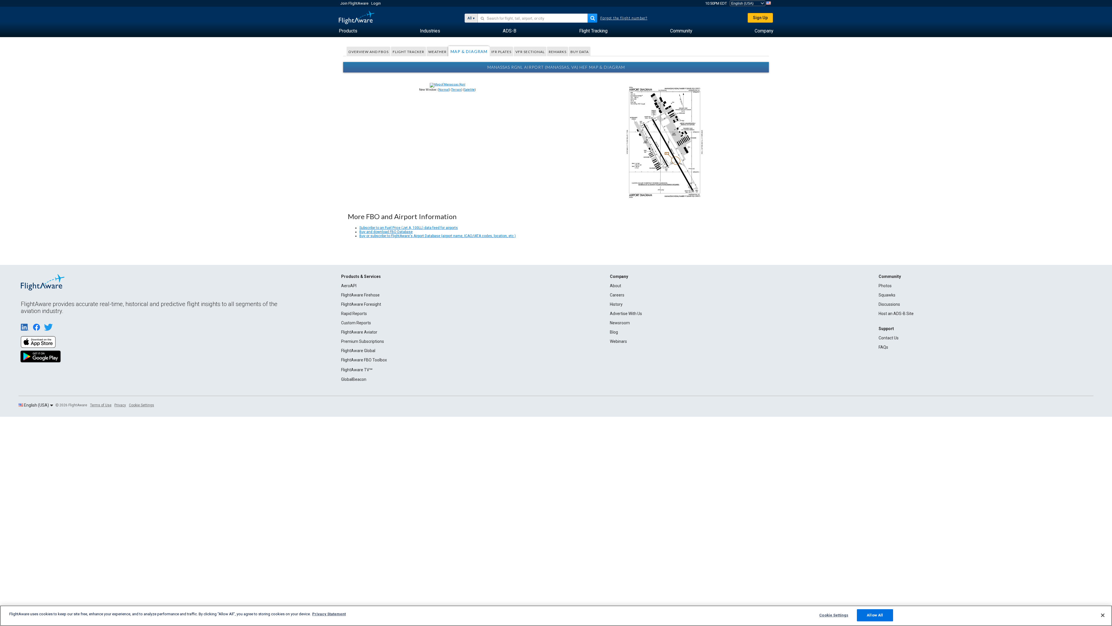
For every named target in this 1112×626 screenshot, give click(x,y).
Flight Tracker (408, 52)
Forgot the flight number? (624, 18)
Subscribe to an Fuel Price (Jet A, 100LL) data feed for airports (408, 228)
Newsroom (620, 323)
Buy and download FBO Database (386, 232)
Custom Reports (356, 323)
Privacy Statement (329, 614)
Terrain (456, 89)
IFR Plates (501, 52)
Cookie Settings (141, 405)
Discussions (889, 304)
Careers (617, 295)
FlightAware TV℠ (356, 369)
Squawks (887, 295)
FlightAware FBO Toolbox (364, 360)
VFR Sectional (530, 52)
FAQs (883, 347)
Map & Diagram (469, 51)
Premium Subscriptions (362, 341)
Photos (885, 285)
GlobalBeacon (353, 379)
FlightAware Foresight (361, 304)
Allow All (875, 615)
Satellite (469, 89)
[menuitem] (348, 31)
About (615, 285)
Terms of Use (100, 405)
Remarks (557, 52)
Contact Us (889, 338)
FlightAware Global (358, 350)
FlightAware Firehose (360, 295)
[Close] (1102, 615)
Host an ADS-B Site (896, 313)
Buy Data (579, 52)
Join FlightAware (354, 3)
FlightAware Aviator (359, 332)
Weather (437, 52)
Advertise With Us (626, 313)
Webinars (618, 341)
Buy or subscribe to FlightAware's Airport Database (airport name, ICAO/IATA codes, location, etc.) (437, 236)
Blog (614, 332)
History (616, 304)
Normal (444, 89)
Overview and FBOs (368, 52)
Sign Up (760, 17)
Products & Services (361, 276)
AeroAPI (348, 285)
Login (376, 3)
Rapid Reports (354, 313)
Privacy (120, 405)
